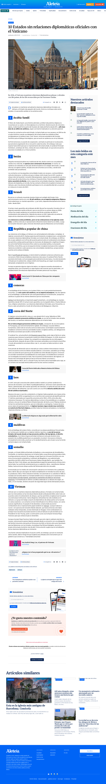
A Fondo (10, 19)
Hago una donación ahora (18, 629)
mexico (82, 708)
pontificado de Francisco (20, 255)
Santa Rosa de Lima (58, 6)
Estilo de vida (73, 10)
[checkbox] (10, 603)
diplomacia (12, 570)
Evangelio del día (79, 222)
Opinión (35, 10)
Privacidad (73, 779)
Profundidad (43, 10)
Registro (89, 4)
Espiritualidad (52, 10)
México (99, 10)
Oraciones (3, 10)
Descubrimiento (63, 10)
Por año (66, 753)
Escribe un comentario (37, 659)
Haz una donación (42, 779)
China (23, 234)
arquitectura (11, 679)
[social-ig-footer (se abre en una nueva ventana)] (57, 774)
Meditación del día (79, 217)
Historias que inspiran (17, 10)
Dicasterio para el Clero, (39, 335)
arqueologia (59, 679)
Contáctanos (67, 779)
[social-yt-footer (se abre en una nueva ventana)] (48, 774)
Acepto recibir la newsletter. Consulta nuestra (28, 603)
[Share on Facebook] (54, 102)
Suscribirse (90, 751)
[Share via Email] (62, 102)
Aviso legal (60, 779)
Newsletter (53, 753)
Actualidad (81, 10)
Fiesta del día (77, 211)
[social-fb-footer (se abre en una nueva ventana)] (51, 774)
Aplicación (52, 755)
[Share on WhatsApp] (65, 102)
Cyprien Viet (34, 35)
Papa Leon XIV (90, 10)
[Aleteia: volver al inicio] (53, 3)
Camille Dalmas (26, 35)
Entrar (42, 653)
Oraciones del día (79, 228)
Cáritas (10, 300)
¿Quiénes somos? (52, 779)
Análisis (28, 10)
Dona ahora (98, 4)
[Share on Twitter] (59, 102)
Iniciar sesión (82, 4)
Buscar (24, 4)
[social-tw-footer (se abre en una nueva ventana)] (54, 774)
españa (82, 679)
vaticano (19, 570)
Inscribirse (13, 606)
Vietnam (46, 506)
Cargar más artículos (83, 141)
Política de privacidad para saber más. (38, 603)
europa (57, 710)
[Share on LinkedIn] (57, 102)
